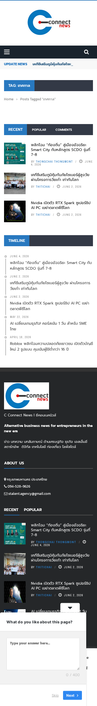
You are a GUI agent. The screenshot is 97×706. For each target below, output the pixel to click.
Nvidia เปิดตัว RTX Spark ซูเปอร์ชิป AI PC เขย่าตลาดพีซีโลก (61, 205)
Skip (55, 695)
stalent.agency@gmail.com (29, 493)
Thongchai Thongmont (54, 161)
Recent (15, 129)
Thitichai (43, 187)
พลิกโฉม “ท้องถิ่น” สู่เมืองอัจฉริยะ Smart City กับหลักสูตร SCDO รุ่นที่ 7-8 (60, 149)
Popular (39, 130)
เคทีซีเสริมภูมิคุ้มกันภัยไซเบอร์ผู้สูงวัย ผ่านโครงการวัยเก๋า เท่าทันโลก (60, 177)
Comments (64, 130)
